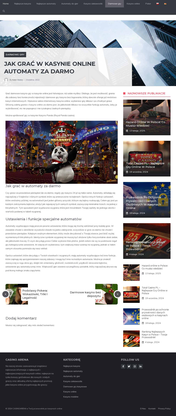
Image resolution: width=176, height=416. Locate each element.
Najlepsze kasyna (22, 3)
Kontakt (152, 408)
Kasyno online (133, 3)
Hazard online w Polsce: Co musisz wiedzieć (155, 267)
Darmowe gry (114, 3)
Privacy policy (164, 408)
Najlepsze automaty (46, 3)
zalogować (21, 325)
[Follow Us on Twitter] (129, 366)
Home (6, 3)
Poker (148, 3)
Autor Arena (17, 80)
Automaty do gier (69, 3)
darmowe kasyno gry (21, 93)
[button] (4, 11)
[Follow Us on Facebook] (123, 366)
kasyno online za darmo (41, 104)
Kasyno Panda (46, 115)
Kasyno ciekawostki (93, 3)
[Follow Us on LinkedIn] (140, 366)
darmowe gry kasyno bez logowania (64, 97)
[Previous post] (5, 294)
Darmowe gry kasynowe (75, 386)
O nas (143, 408)
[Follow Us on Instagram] (135, 366)
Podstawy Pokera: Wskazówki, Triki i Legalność (35, 294)
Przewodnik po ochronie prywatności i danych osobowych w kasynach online (155, 313)
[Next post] (118, 294)
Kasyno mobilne (70, 396)
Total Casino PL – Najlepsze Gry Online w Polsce (154, 290)
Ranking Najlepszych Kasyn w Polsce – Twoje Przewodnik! (145, 245)
